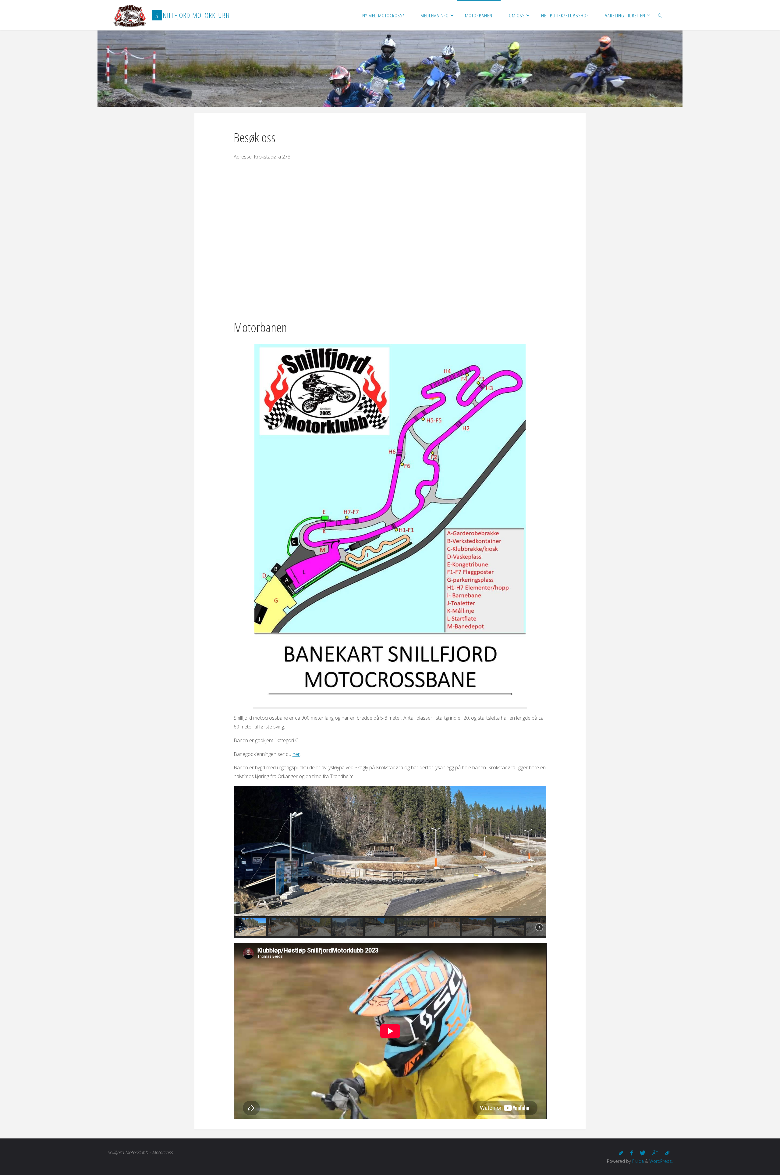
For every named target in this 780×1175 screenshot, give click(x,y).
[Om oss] (620, 1152)
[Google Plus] (655, 1152)
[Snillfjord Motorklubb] (130, 15)
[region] (390, 862)
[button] (243, 851)
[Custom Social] (667, 1152)
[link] (660, 15)
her (296, 754)
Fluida (637, 1161)
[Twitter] (642, 1152)
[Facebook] (631, 1152)
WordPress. (661, 1161)
